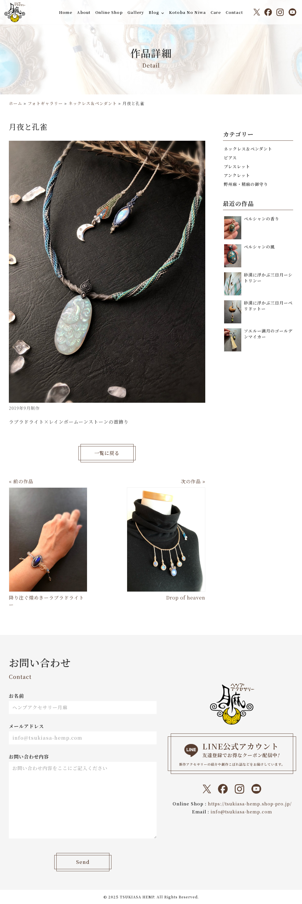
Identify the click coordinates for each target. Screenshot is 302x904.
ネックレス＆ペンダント (92, 103)
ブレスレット (237, 166)
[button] (163, 13)
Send (83, 862)
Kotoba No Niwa (187, 12)
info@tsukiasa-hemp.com (241, 812)
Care (216, 12)
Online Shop (109, 12)
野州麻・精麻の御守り (246, 184)
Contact (234, 12)
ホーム (15, 103)
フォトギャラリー (45, 103)
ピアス (230, 158)
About (84, 12)
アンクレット (237, 175)
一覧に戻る (106, 453)
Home (65, 12)
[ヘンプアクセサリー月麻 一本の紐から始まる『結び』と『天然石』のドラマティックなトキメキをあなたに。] (14, 12)
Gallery (135, 12)
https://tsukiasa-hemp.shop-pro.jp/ (250, 804)
